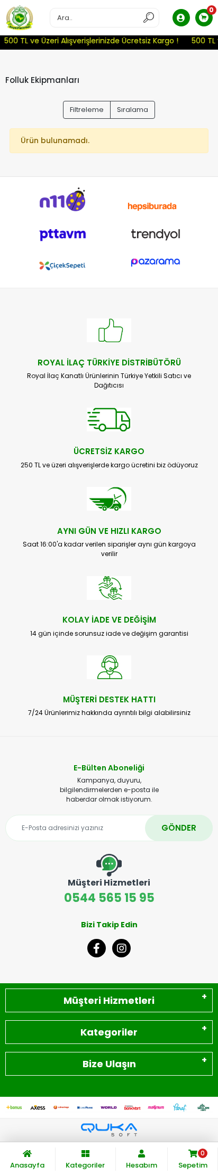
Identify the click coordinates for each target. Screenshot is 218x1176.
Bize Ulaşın (109, 1063)
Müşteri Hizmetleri (109, 1000)
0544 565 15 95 (109, 891)
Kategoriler (109, 1032)
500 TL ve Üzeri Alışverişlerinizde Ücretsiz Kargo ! (89, 40)
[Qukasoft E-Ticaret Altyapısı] (109, 1129)
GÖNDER (178, 827)
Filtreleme (87, 110)
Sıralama (132, 110)
